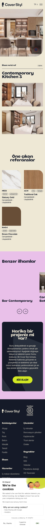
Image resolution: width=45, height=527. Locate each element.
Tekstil (4, 448)
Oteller (26, 444)
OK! (37, 523)
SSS (25, 461)
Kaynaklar (29, 452)
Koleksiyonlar (9, 423)
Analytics (7, 512)
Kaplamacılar (29, 436)
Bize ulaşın (22, 380)
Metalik (5, 444)
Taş (3, 432)
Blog (25, 457)
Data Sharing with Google (13, 510)
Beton (4, 440)
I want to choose (22, 523)
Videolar (27, 465)
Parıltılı (4, 452)
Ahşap (4, 428)
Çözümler (29, 423)
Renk (4, 436)
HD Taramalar (29, 473)
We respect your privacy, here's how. (14, 502)
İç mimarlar (28, 428)
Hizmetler (7, 469)
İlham (5, 460)
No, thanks (7, 523)
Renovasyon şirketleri (32, 432)
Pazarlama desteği (31, 469)
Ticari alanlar (29, 440)
